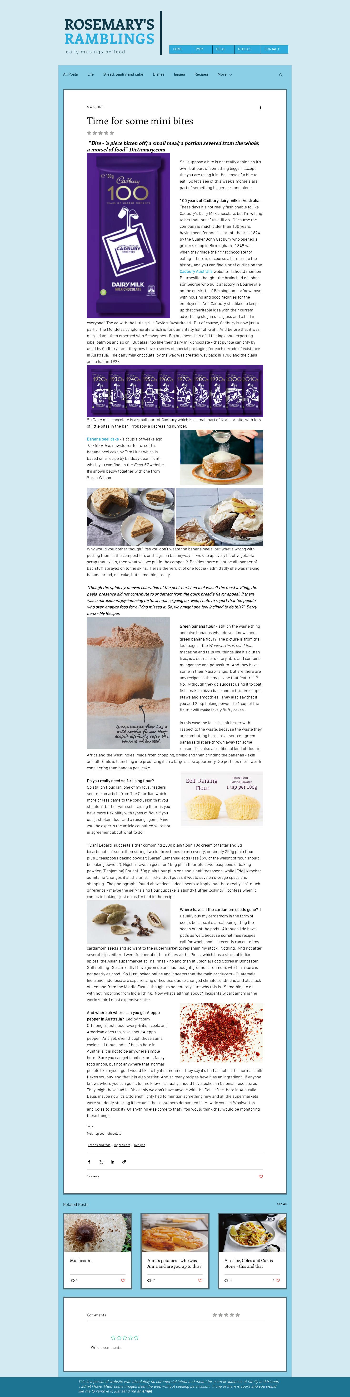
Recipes (201, 74)
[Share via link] (124, 1161)
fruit (90, 1134)
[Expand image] (131, 517)
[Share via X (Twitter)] (101, 1161)
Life (90, 74)
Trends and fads (99, 1145)
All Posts (70, 74)
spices (100, 1134)
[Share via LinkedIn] (112, 1161)
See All (282, 1204)
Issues (179, 74)
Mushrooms (81, 1260)
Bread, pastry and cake (123, 74)
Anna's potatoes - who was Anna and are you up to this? (174, 1263)
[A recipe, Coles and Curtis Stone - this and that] (252, 1233)
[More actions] (260, 107)
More (222, 74)
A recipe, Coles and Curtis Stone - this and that (249, 1263)
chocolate (114, 1134)
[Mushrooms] (97, 1233)
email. (147, 1391)
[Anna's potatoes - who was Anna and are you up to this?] (175, 1233)
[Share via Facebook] (89, 1161)
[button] (281, 75)
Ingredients (122, 1145)
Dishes (159, 74)
